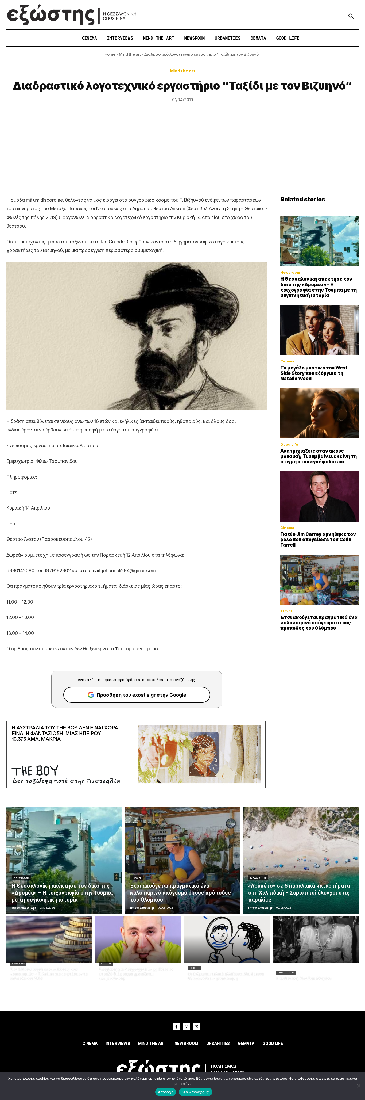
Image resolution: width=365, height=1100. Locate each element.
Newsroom (290, 272)
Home (109, 54)
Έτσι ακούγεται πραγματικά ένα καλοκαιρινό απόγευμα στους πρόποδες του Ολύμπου (319, 623)
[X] (196, 1026)
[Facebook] (176, 1026)
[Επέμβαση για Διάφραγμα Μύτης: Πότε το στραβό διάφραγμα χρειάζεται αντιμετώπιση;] (138, 939)
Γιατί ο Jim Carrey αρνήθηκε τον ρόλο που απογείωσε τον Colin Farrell (318, 540)
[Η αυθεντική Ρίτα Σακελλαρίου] (316, 939)
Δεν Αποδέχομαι (195, 1092)
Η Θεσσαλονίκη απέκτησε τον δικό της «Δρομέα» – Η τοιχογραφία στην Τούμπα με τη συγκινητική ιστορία (318, 287)
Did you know (286, 972)
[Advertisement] (182, 155)
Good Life (289, 444)
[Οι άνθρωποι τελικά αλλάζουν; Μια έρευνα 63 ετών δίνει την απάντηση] (227, 939)
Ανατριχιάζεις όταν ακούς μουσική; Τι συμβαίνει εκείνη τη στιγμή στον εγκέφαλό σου (318, 456)
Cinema (287, 361)
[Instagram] (186, 1026)
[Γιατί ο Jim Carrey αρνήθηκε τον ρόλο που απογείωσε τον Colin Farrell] (319, 496)
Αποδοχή (165, 1092)
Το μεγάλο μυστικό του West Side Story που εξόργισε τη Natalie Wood (314, 373)
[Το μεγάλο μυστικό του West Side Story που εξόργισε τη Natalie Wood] (319, 330)
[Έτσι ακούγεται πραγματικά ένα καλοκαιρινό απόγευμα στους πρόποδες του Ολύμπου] (319, 580)
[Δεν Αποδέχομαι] (358, 1085)
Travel (286, 611)
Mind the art (130, 54)
